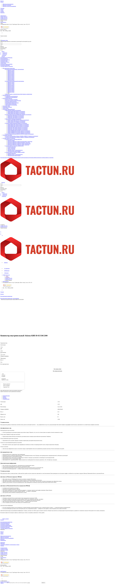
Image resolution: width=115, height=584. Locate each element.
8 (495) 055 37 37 (3, 18)
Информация (3, 540)
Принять (43, 582)
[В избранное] (1, 337)
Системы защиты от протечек (6, 528)
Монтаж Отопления (7, 5)
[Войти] (1, 230)
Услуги (1, 533)
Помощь (2, 545)
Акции (1, 532)
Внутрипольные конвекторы (6, 522)
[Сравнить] (1, 338)
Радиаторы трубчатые (4, 524)
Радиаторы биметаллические (6, 526)
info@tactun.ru (3, 15)
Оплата (4, 396)
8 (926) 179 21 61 (3, 16)
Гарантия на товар (4, 550)
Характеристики (6, 395)
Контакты (2, 539)
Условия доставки (4, 548)
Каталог (2, 519)
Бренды (2, 531)
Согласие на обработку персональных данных (9, 544)
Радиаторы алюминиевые (5, 525)
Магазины (2, 543)
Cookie (28, 582)
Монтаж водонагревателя (8, 4)
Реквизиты (2, 542)
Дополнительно (6, 399)
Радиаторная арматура (5, 523)
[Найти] (1, 50)
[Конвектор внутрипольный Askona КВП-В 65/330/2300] (56, 316)
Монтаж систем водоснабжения (9, 6)
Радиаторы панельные (5, 527)
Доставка (5, 397)
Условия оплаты (3, 547)
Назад (7, 276)
